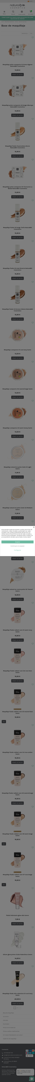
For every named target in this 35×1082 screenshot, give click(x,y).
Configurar (17, 550)
